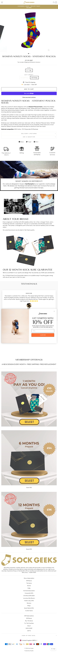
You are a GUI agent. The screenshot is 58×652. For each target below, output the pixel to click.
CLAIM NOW (43, 335)
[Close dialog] (54, 311)
